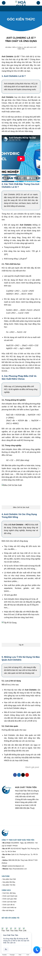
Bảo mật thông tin (8, 910)
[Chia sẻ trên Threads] (23, 775)
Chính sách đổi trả (8, 905)
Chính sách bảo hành (9, 902)
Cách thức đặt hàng (9, 893)
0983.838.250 (12, 860)
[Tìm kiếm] (38, 3)
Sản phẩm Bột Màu (9, 882)
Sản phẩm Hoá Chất (9, 879)
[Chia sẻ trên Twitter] (19, 775)
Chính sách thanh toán (10, 896)
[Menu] (3, 3)
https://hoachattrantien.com (18, 869)
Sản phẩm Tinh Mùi (9, 885)
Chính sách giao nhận (10, 899)
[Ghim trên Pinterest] (27, 775)
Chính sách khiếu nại (9, 907)
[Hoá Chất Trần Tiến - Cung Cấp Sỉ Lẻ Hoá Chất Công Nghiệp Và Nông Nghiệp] (21, 5)
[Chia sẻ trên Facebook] (15, 775)
